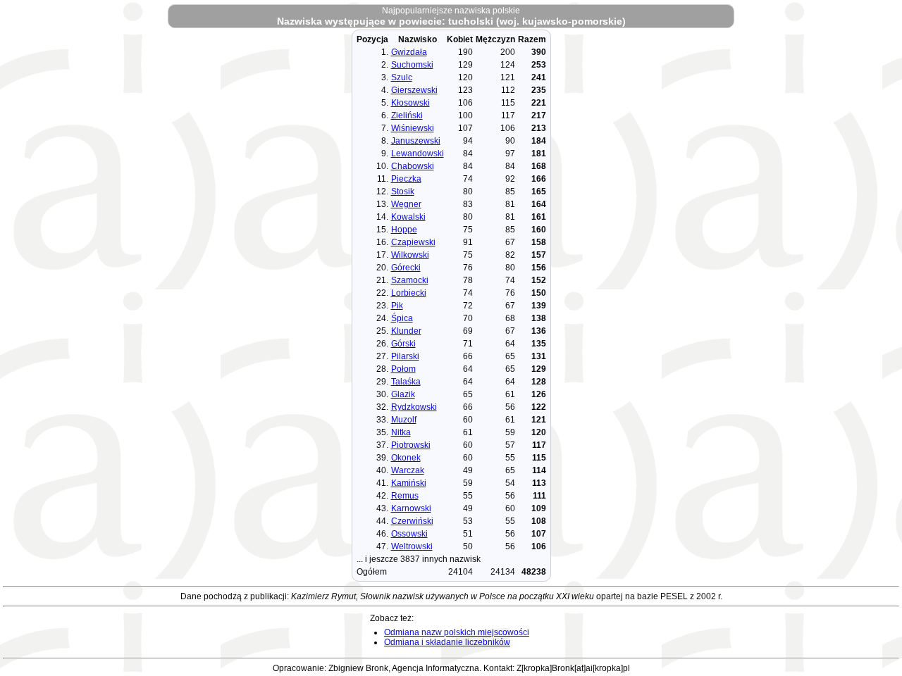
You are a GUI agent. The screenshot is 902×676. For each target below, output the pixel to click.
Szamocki (409, 280)
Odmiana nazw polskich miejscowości (456, 632)
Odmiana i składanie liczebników (447, 642)
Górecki (406, 268)
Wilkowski (410, 255)
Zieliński (407, 115)
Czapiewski (413, 242)
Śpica (402, 318)
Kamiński (408, 483)
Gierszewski (414, 90)
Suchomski (412, 65)
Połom (403, 369)
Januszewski (415, 141)
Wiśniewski (412, 128)
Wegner (406, 204)
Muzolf (403, 420)
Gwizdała (409, 52)
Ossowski (409, 534)
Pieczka (406, 179)
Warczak (407, 470)
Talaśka (406, 382)
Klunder (406, 331)
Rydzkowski (414, 407)
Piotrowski (411, 445)
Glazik (403, 394)
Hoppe (404, 229)
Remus (405, 496)
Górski (403, 344)
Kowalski (408, 217)
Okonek (406, 458)
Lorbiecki (408, 293)
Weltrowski (412, 546)
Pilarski (405, 356)
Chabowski (412, 166)
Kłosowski (410, 103)
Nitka (401, 432)
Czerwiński (412, 521)
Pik (397, 306)
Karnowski (411, 508)
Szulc (401, 77)
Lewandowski (417, 153)
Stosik (402, 191)
